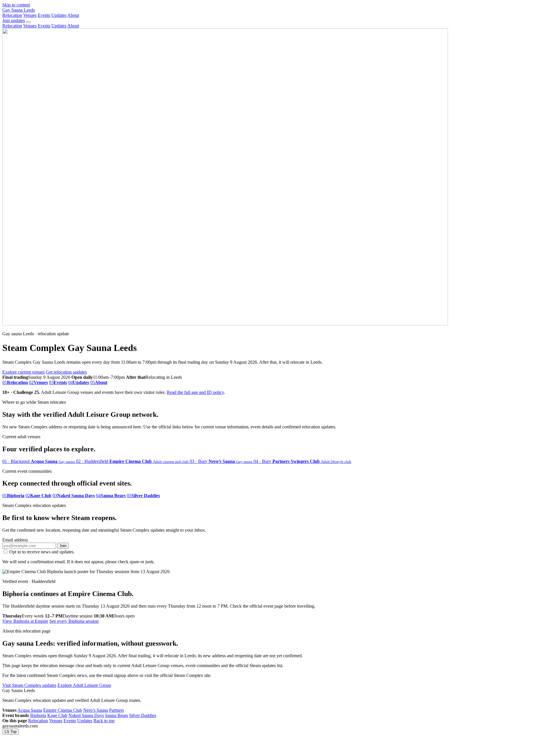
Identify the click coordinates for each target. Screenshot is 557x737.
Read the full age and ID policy (195, 392)
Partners (116, 710)
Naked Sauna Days (86, 715)
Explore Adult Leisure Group (84, 685)
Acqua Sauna (29, 710)
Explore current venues (23, 372)
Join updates (13, 20)
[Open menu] (28, 22)
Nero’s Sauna (95, 710)
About (73, 15)
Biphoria (38, 715)
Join (62, 546)
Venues (30, 15)
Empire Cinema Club (62, 710)
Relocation (12, 15)
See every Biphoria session (74, 621)
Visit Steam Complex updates (29, 685)
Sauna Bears (116, 715)
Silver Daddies (142, 715)
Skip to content (16, 4)
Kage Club (57, 715)
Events (44, 15)
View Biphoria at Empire (25, 621)
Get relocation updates (66, 372)
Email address (15, 539)
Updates (58, 15)
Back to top (104, 720)
